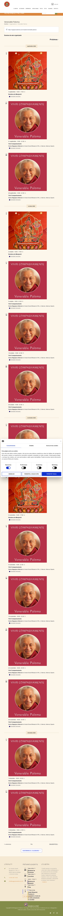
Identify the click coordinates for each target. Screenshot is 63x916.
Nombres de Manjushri (15, 94)
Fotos (45, 8)
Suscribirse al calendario (31, 850)
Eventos (6, 24)
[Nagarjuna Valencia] (7, 4)
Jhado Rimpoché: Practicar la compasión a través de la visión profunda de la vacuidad (34, 895)
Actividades (21, 8)
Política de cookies (22, 909)
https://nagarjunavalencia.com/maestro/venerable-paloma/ (22, 29)
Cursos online (35, 8)
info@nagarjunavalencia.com (16, 881)
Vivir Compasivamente (15, 144)
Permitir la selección (31, 474)
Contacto (56, 8)
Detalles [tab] (31, 445)
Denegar (11, 474)
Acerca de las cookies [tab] (52, 445)
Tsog (29, 887)
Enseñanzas (28, 8)
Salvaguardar (53, 908)
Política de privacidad (34, 908)
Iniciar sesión (56, 4)
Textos (41, 8)
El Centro (16, 8)
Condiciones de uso (44, 908)
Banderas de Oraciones (31, 871)
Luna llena (31, 876)
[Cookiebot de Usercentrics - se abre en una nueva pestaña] (54, 441)
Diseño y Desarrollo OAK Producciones (36, 909)
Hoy (31, 844)
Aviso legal (26, 908)
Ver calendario (27, 896)
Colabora (50, 8)
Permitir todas (51, 474)
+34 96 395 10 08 (13, 877)
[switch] (24, 468)
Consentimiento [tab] (11, 445)
